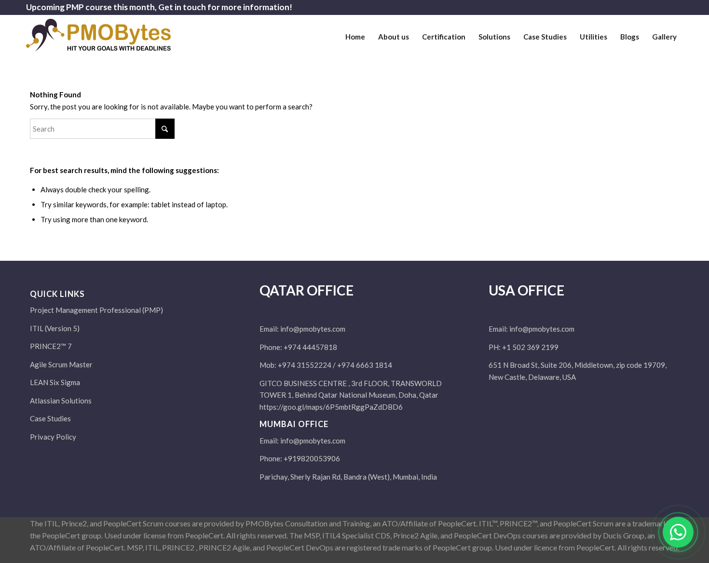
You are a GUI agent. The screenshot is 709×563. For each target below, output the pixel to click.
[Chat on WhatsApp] (678, 532)
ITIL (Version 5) (55, 328)
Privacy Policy (53, 436)
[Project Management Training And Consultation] (98, 40)
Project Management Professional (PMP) (96, 310)
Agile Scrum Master (61, 364)
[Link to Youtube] (675, 7)
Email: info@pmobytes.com (302, 328)
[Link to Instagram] (618, 7)
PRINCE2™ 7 (51, 346)
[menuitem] (355, 36)
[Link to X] (647, 7)
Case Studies (50, 418)
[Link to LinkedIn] (661, 7)
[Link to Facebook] (632, 7)
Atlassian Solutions (61, 400)
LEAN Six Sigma (55, 382)
